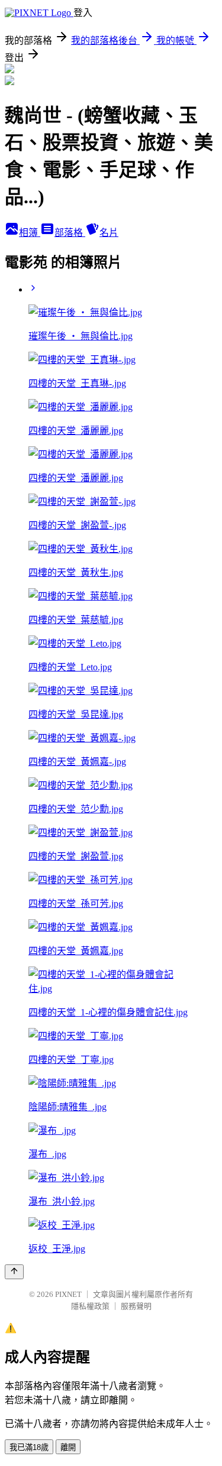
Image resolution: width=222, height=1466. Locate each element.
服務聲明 (136, 1306)
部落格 (69, 233)
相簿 (29, 233)
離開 (68, 1447)
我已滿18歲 (29, 1447)
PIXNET (68, 1294)
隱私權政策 (90, 1306)
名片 (108, 233)
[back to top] (14, 1271)
